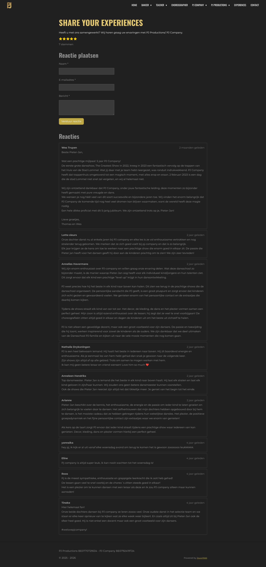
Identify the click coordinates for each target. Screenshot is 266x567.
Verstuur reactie (71, 121)
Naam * (63, 63)
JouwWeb (202, 558)
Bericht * (64, 95)
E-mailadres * (67, 79)
